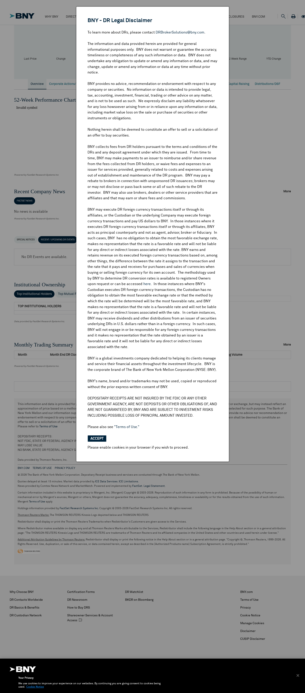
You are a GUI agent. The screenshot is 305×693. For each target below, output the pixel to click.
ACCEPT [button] (97, 438)
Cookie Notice (35, 687)
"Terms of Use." (126, 427)
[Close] (298, 675)
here (147, 284)
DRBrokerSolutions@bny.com (180, 32)
